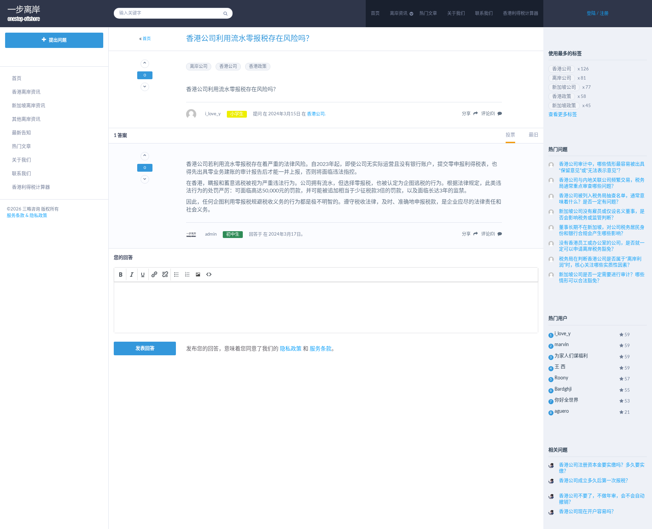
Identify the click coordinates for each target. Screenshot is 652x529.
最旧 (533, 135)
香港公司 (228, 66)
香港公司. (316, 114)
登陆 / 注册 (598, 13)
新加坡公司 (564, 87)
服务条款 (320, 349)
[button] (120, 274)
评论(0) (488, 114)
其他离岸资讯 (26, 119)
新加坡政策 (564, 105)
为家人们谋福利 (571, 356)
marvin (562, 344)
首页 (375, 13)
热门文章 (428, 13)
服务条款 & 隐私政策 (27, 216)
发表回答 (145, 348)
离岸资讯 (399, 13)
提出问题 (57, 40)
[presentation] (120, 274)
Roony (561, 378)
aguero (562, 411)
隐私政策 (291, 349)
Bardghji (563, 389)
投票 (510, 135)
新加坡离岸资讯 (28, 105)
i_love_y (562, 333)
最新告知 (21, 133)
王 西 (560, 366)
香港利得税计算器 (520, 13)
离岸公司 (198, 66)
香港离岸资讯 (26, 92)
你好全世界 (566, 400)
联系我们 (484, 13)
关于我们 (456, 13)
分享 (467, 114)
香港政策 (258, 66)
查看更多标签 (562, 114)
